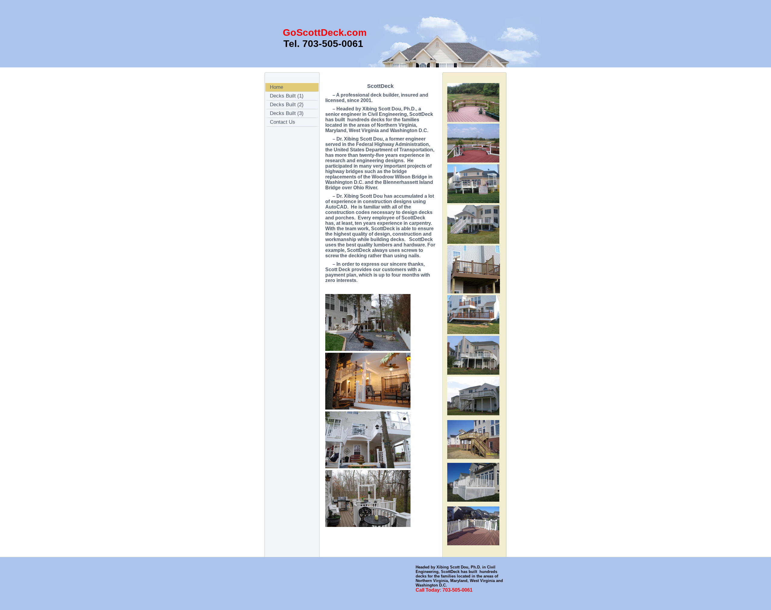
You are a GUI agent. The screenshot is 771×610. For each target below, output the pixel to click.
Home (276, 87)
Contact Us (282, 122)
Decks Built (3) (287, 113)
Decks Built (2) (287, 104)
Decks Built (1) (287, 96)
